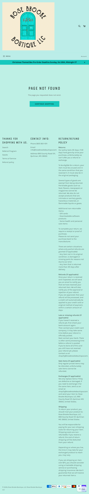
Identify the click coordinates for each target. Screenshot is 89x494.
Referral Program (9, 151)
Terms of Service (9, 158)
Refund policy (8, 162)
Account (84, 56)
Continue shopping (44, 104)
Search (5, 147)
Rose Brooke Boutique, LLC (17, 487)
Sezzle (5, 155)
